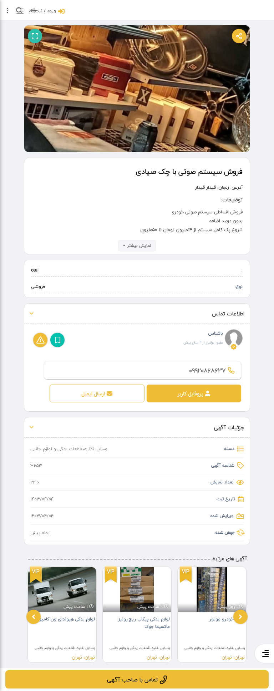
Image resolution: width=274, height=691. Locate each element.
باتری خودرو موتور (227, 619)
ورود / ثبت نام (42, 11)
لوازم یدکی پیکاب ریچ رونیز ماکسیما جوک (144, 622)
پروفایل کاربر (190, 393)
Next (240, 617)
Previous (33, 617)
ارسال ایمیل (93, 393)
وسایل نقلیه (95, 449)
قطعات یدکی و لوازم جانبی (56, 449)
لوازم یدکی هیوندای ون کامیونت (64, 619)
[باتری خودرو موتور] (212, 589)
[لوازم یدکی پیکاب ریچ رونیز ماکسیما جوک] (137, 589)
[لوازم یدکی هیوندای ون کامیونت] (62, 589)
